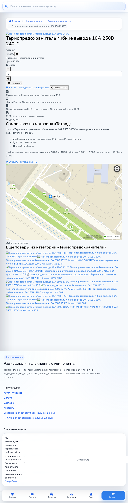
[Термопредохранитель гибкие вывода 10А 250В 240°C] (37, 33)
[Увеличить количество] (8, 78)
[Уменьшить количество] (8, 69)
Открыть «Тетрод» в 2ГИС (22, 161)
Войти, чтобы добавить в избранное (29, 87)
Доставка (9, 402)
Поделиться (60, 87)
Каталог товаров (13, 392)
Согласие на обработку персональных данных (30, 412)
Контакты (9, 407)
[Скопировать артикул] (16, 54)
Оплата (8, 397)
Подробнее (11, 481)
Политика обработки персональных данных (28, 417)
